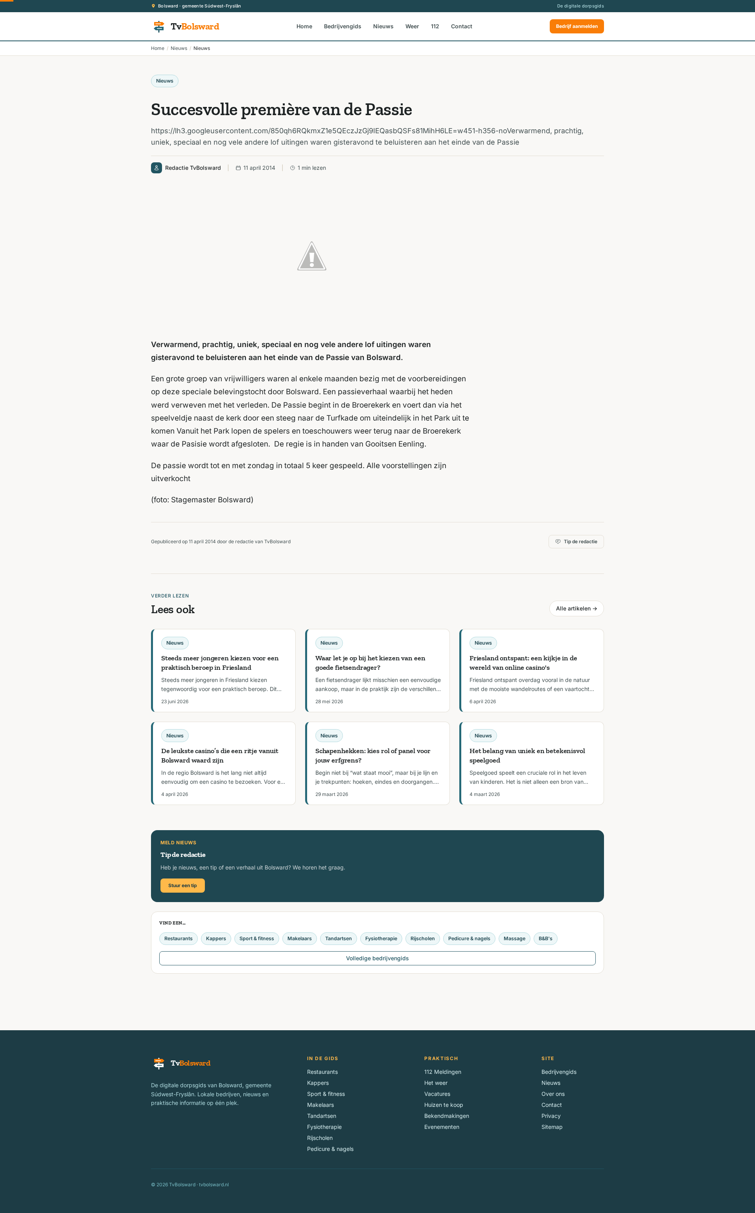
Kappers (216, 938)
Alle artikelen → (576, 608)
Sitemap (552, 1126)
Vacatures (437, 1093)
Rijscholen (423, 938)
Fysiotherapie (381, 938)
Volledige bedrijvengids (377, 958)
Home (304, 26)
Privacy (551, 1115)
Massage (514, 938)
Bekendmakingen (446, 1115)
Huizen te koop (443, 1104)
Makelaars (299, 938)
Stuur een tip (182, 885)
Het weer (435, 1082)
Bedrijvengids (342, 26)
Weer (412, 26)
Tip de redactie (580, 541)
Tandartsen (338, 938)
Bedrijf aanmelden (577, 26)
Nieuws (383, 26)
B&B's (545, 938)
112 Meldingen (442, 1071)
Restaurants (178, 938)
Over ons (553, 1093)
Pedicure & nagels (469, 938)
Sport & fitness (256, 938)
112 (435, 26)
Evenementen (441, 1126)
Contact (461, 26)
